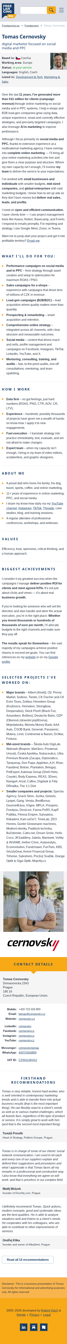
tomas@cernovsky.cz (32, 1013)
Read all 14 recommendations (28, 1259)
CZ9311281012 (28, 1060)
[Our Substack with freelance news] (33, 1327)
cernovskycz (26, 1030)
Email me (33, 240)
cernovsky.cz (27, 1018)
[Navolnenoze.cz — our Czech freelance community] (43, 1327)
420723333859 (27, 1052)
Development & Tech (29, 77)
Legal (47, 1314)
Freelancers (32, 25)
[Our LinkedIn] (23, 1327)
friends (21, 1314)
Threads (48, 508)
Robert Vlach (49, 1310)
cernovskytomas (29, 1047)
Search (51, 10)
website (30, 657)
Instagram (24, 508)
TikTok (37, 508)
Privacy (34, 1314)
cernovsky (25, 1026)
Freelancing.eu (9, 10)
